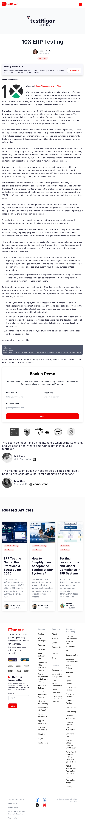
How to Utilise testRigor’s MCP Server (71, 744)
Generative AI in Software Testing (42, 666)
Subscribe (74, 70)
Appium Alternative (42, 722)
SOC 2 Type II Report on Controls (57, 698)
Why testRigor (42, 639)
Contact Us (56, 647)
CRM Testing (71, 712)
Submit (42, 416)
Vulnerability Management (57, 675)
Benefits (41, 649)
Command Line (70, 735)
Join (13, 706)
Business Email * (13, 404)
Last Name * (49, 393)
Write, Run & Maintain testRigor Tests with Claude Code (71, 757)
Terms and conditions (16, 799)
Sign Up (41, 734)
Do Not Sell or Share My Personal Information (17, 813)
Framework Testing (70, 695)
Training (69, 787)
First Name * (11, 393)
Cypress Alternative (42, 728)
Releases (69, 672)
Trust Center (12, 818)
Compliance (65, 546)
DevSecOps (56, 670)
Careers (55, 643)
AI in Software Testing (42, 655)
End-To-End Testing (71, 688)
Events (68, 677)
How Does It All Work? (43, 709)
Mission (55, 638)
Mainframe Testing (70, 701)
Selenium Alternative (42, 715)
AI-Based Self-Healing (43, 702)
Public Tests (43, 743)
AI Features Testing (42, 695)
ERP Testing (42, 58)
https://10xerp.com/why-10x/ (47, 86)
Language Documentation (72, 660)
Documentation (72, 655)
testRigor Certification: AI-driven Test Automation (71, 641)
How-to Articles (69, 666)
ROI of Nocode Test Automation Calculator (71, 769)
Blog (54, 658)
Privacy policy (13, 803)
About (54, 634)
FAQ (67, 651)
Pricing (41, 634)
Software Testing (69, 682)
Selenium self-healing (70, 717)
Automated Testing (11, 546)
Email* (11, 694)
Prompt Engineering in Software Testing (43, 677)
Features (41, 645)
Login (40, 738)
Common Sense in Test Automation (70, 726)
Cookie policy (13, 807)
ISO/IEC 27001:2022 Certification (57, 683)
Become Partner (55, 652)
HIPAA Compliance (57, 691)
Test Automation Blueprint (70, 779)
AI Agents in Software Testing (43, 688)
